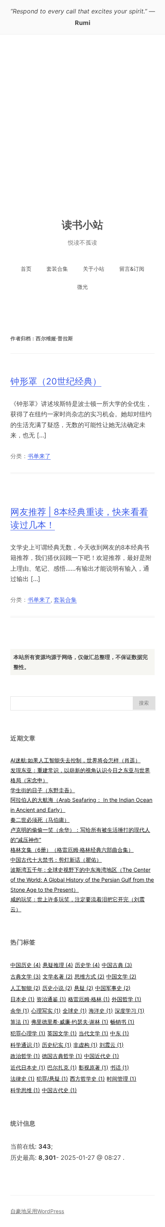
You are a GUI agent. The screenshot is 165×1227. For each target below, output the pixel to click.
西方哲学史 (87, 1078)
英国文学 (62, 1033)
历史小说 (57, 988)
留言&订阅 (131, 268)
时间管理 (121, 1078)
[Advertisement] (82, 121)
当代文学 (93, 1033)
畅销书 (122, 1021)
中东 (119, 1033)
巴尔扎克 (62, 1067)
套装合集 (57, 268)
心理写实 (46, 1010)
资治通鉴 (51, 999)
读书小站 (83, 224)
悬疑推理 (58, 965)
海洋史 (101, 1010)
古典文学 (25, 976)
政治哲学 (25, 1056)
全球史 (75, 1010)
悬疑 (83, 988)
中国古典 (117, 965)
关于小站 (93, 268)
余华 (19, 1010)
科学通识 (25, 1045)
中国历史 (25, 965)
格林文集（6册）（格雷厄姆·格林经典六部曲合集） (72, 849)
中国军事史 (112, 988)
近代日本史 (27, 1067)
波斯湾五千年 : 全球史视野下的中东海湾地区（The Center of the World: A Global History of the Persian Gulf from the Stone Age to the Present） (82, 879)
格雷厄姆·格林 (89, 999)
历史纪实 (56, 1045)
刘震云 (111, 1045)
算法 (19, 1021)
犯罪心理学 (27, 1033)
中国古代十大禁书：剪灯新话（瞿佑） (56, 859)
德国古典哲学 (62, 1056)
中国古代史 (59, 1090)
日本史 (22, 999)
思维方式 (89, 976)
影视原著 (93, 1067)
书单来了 (39, 456)
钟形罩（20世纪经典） (55, 381)
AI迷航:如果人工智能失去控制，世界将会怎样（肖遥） (75, 760)
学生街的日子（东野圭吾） (42, 790)
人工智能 (25, 988)
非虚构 (85, 1045)
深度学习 (129, 1010)
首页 (26, 268)
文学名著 (58, 976)
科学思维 (25, 1090)
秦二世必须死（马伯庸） (39, 819)
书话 (119, 1067)
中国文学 (121, 976)
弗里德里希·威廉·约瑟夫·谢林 (69, 1021)
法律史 (22, 1078)
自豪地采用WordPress (37, 1211)
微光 (82, 286)
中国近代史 (101, 1056)
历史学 (87, 965)
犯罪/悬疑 (52, 1078)
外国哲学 (126, 999)
